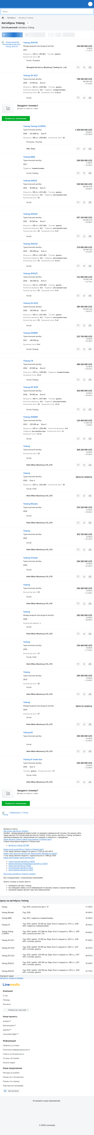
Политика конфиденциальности (16, 1050)
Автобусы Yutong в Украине (11, 978)
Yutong (26, 446)
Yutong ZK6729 (30, 43)
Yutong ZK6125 (30, 273)
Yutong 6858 (29, 157)
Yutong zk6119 (30, 181)
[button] (90, 4)
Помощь (6, 1000)
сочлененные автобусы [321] (20, 868)
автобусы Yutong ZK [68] (18, 845)
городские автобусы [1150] (19, 866)
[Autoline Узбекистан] (15, 4)
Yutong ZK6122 (30, 214)
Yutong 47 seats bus (32, 759)
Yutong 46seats (30, 504)
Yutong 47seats (30, 558)
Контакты (7, 1004)
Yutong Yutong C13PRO (34, 126)
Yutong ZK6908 (30, 417)
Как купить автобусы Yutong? (16, 831)
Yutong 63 (28, 732)
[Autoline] (2, 17)
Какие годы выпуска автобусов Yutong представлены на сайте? (30, 853)
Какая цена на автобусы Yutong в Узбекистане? (24, 849)
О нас (5, 996)
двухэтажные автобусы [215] (20, 870)
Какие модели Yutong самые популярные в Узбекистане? (28, 839)
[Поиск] (90, 11)
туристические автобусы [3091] (21, 861)
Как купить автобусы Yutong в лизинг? (20, 874)
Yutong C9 (28, 361)
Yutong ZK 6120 (30, 387)
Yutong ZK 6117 (30, 75)
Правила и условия (11, 1045)
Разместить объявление (15, 118)
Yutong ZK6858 (30, 333)
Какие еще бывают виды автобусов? (19, 858)
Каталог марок (9, 1063)
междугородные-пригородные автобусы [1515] (27, 864)
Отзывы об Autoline (11, 1058)
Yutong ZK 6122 (30, 303)
